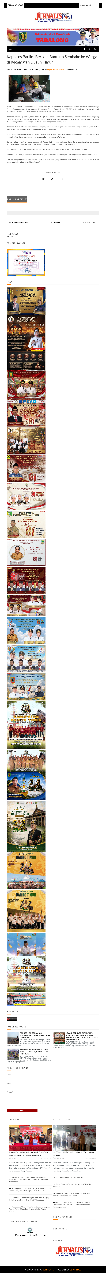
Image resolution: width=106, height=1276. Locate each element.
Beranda (55, 222)
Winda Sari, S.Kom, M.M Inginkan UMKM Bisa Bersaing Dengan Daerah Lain (72, 1194)
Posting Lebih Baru (18, 222)
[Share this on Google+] (53, 179)
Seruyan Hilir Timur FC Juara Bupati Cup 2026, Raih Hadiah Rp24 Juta (35, 1052)
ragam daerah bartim (56, 69)
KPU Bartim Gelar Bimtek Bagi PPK (69, 1177)
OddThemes (75, 1270)
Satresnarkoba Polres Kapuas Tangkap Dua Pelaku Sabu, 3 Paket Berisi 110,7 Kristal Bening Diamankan (28, 1179)
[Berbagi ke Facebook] (62, 179)
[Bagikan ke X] (43, 179)
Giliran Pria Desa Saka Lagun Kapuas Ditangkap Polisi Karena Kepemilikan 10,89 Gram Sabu (29, 1199)
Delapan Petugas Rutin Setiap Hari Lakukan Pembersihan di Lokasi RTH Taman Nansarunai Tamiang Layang (71, 1204)
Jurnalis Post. (50, 1270)
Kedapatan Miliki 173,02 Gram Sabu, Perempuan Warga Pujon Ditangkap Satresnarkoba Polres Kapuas (29, 1209)
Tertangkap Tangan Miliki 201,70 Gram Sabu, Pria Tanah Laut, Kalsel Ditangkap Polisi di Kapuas (30, 1189)
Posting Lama (90, 222)
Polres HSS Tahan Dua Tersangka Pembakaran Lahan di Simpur (35, 1035)
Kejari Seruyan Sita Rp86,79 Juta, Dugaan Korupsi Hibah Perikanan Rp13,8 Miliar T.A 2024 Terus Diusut (82, 1036)
